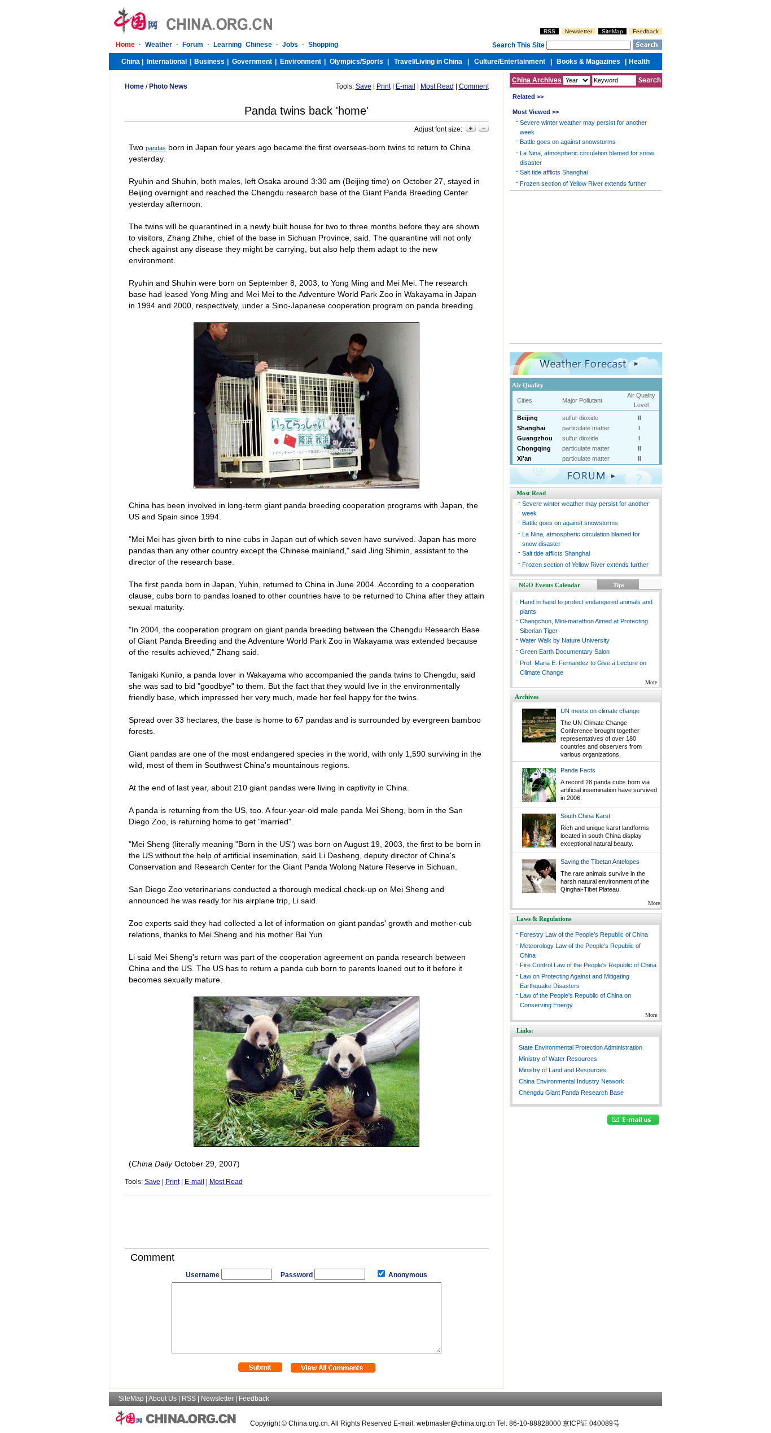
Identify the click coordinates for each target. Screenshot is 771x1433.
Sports (372, 61)
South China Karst (585, 815)
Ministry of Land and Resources (562, 1070)
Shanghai (531, 428)
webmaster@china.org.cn (456, 1423)
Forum (192, 45)
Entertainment (522, 61)
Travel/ (404, 61)
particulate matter (586, 428)
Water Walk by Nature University (565, 640)
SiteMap (612, 31)
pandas (156, 148)
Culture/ (487, 61)
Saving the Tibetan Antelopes (599, 861)
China (130, 61)
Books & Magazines (588, 61)
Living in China (438, 61)
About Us (162, 1399)
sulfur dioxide (580, 417)
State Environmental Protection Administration (580, 1047)
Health (639, 61)
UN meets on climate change (599, 710)
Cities (524, 400)
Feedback (646, 31)
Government (252, 61)
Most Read (437, 86)
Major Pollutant (582, 400)
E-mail (405, 86)
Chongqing (534, 448)
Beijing (527, 417)
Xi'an (524, 458)
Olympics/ (346, 61)
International (167, 61)
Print (383, 86)
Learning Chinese (242, 45)
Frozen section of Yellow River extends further (583, 183)
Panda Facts (577, 770)
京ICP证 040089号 (591, 1423)
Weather (158, 45)
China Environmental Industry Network (571, 1081)
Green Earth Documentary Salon (565, 651)
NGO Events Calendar (549, 585)
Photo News (168, 86)
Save (363, 86)
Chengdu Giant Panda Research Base (571, 1092)
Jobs (290, 45)
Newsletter (578, 31)
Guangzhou (535, 438)
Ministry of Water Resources (558, 1058)
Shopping (323, 45)
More (651, 682)
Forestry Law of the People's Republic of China (584, 934)
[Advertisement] (306, 1218)
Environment (300, 61)
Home (125, 45)
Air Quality (528, 385)
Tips (618, 585)
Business (209, 61)
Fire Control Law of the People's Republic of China (588, 965)
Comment (474, 86)
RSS (549, 31)
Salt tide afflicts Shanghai (554, 172)
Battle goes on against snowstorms (568, 141)
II (639, 417)
